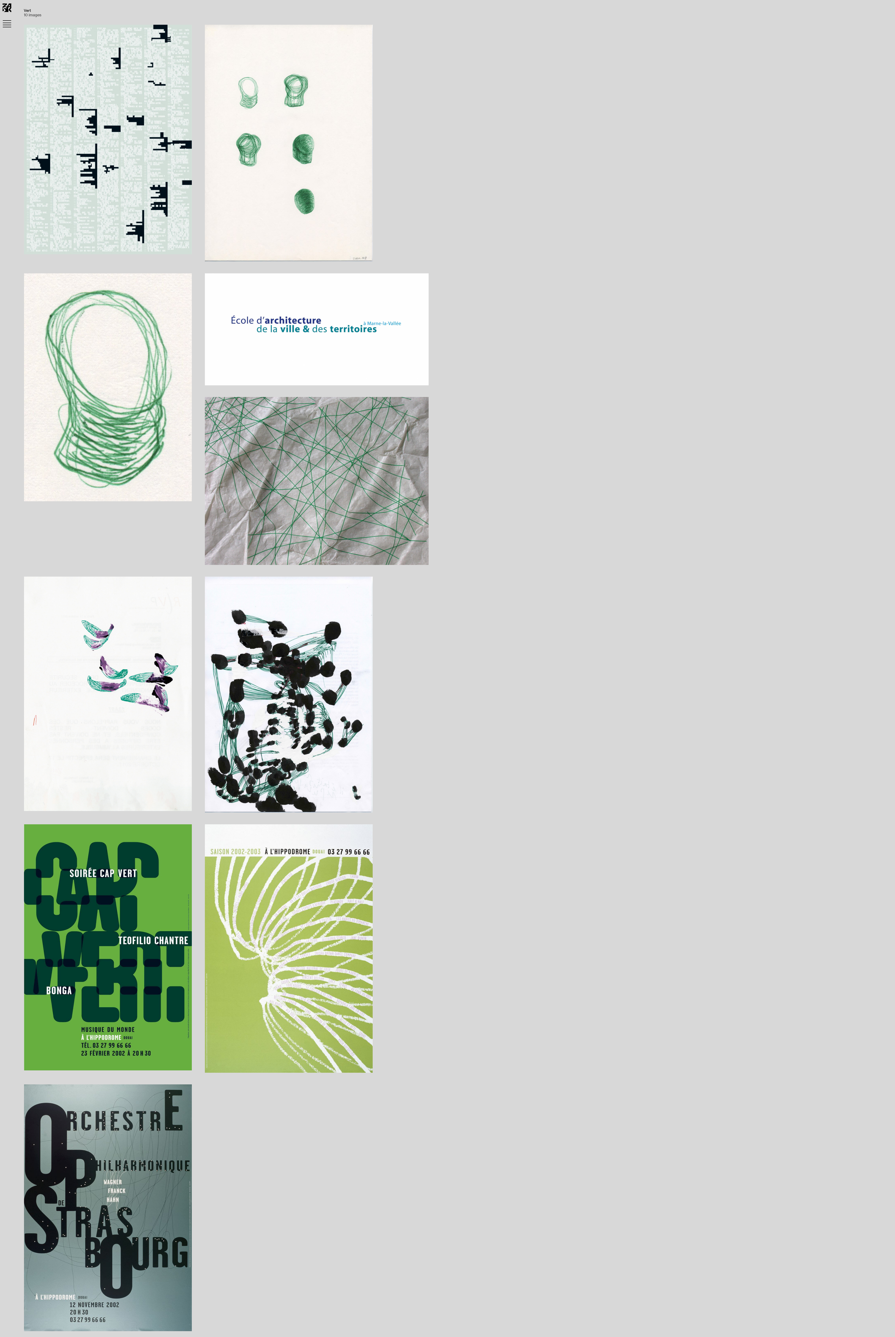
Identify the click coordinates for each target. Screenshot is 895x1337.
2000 (242, 255)
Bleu (260, 379)
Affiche (85, 1064)
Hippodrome (42, 1064)
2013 (231, 806)
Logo (230, 379)
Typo (51, 248)
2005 (216, 558)
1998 (216, 379)
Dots (216, 806)
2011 (34, 804)
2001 (35, 248)
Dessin (260, 255)
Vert (90, 248)
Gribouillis (221, 255)
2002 (66, 1064)
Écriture (70, 248)
